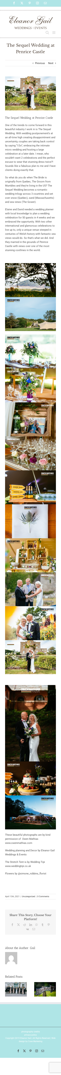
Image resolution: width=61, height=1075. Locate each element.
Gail (32, 948)
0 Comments (43, 896)
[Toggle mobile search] (47, 32)
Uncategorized (28, 896)
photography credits (30, 1031)
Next (50, 63)
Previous (40, 63)
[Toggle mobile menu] (54, 32)
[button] (7, 989)
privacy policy (30, 1035)
